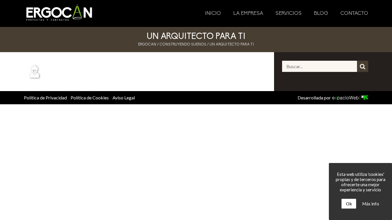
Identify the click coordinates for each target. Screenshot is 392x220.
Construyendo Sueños (183, 44)
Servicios (288, 13)
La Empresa (248, 13)
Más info (370, 203)
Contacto (354, 13)
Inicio (213, 13)
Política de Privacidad (45, 97)
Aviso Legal (123, 97)
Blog (321, 13)
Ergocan (147, 44)
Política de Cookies (90, 97)
